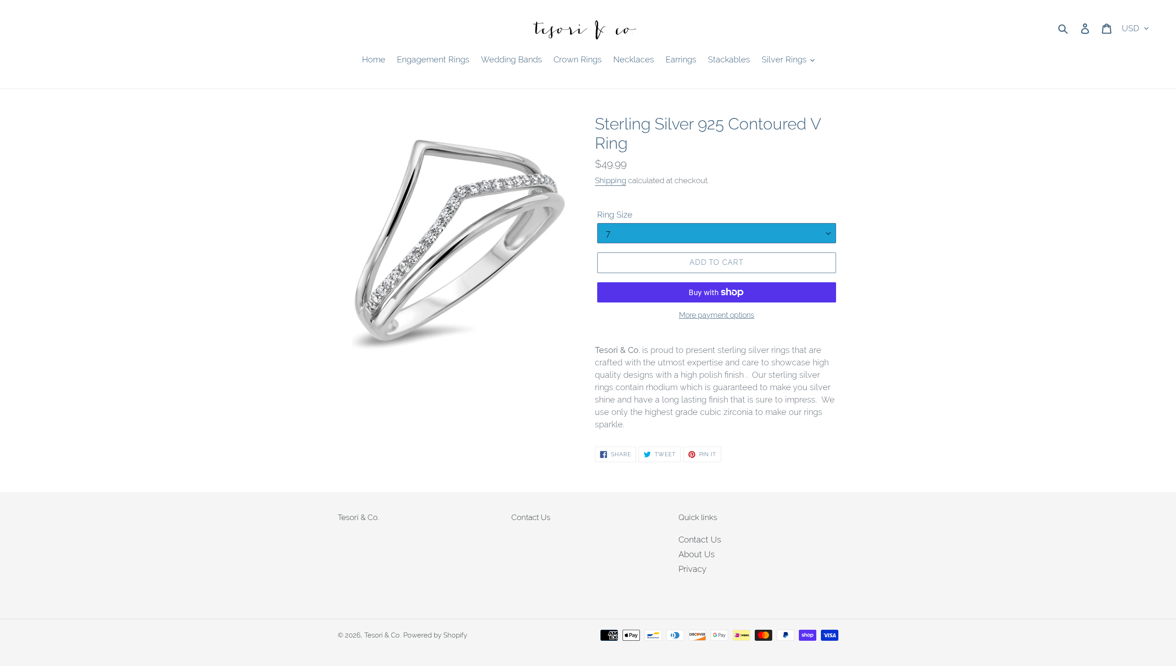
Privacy (692, 569)
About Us (696, 554)
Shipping (610, 180)
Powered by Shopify (435, 635)
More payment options (716, 315)
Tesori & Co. (382, 635)
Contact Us (699, 539)
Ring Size (615, 214)
